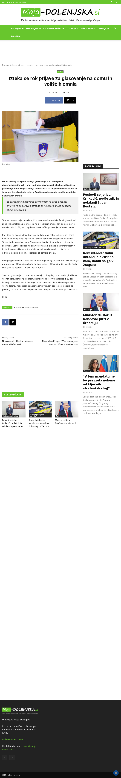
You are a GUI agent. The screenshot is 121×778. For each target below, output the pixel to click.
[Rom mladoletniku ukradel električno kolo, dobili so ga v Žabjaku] (40, 409)
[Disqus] (40, 564)
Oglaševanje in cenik (12, 739)
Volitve (13, 65)
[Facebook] (111, 2)
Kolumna (15, 36)
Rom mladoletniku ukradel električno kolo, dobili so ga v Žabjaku (39, 423)
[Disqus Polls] (40, 482)
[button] (115, 28)
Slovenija (71, 28)
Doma (5, 65)
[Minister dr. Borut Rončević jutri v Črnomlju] (66, 409)
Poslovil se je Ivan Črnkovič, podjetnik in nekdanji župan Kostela (12, 423)
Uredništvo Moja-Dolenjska (16, 719)
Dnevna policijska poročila (37, 415)
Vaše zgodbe (87, 28)
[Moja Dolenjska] (60, 15)
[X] (116, 2)
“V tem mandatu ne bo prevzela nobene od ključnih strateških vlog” (99, 382)
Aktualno (87, 371)
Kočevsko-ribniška (52, 28)
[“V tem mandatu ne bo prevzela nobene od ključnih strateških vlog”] (101, 363)
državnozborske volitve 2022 (26, 307)
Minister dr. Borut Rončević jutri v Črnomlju (97, 319)
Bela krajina (32, 28)
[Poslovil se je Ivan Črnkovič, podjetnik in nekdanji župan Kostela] (14, 409)
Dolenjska (16, 28)
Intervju (102, 28)
